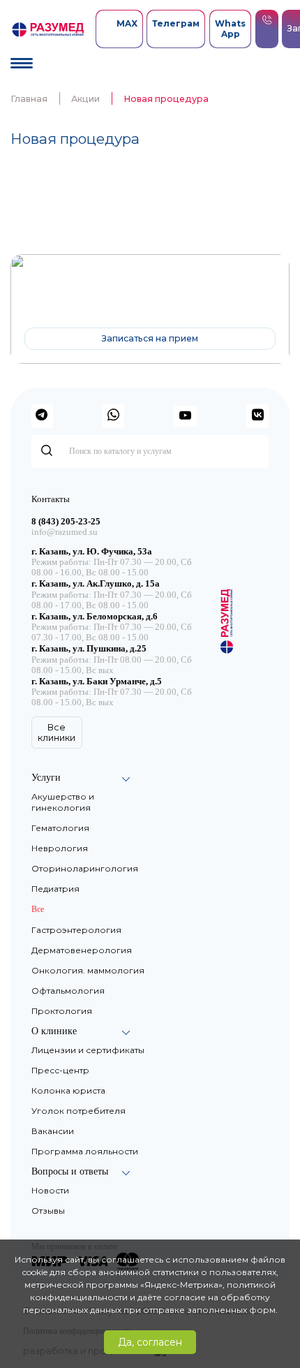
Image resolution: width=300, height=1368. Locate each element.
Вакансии (52, 1131)
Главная (28, 99)
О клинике (54, 1031)
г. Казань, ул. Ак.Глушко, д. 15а (95, 584)
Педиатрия (55, 888)
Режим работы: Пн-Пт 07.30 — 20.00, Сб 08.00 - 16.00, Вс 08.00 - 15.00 (111, 567)
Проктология (61, 1011)
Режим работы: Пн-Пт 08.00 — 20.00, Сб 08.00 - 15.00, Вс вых (111, 665)
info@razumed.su (64, 532)
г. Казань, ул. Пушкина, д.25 (89, 649)
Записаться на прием (150, 338)
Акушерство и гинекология (62, 802)
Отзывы (48, 1210)
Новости (50, 1190)
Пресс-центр (60, 1070)
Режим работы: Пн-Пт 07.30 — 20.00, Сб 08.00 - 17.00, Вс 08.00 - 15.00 (111, 600)
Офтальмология (68, 990)
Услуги (46, 777)
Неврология (59, 848)
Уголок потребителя (78, 1110)
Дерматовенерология (81, 950)
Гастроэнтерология (76, 930)
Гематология (60, 828)
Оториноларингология (84, 868)
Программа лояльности (84, 1151)
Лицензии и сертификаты (87, 1050)
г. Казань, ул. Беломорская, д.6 (94, 617)
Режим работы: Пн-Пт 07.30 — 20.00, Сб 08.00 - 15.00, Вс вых (111, 697)
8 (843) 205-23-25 (182, 299)
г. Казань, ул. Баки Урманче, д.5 (96, 681)
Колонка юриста (68, 1090)
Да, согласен (150, 1342)
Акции (85, 99)
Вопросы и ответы (69, 1171)
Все (37, 909)
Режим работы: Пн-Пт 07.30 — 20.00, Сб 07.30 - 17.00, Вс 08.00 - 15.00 (111, 632)
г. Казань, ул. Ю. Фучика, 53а (91, 552)
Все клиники (56, 732)
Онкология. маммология (87, 970)
